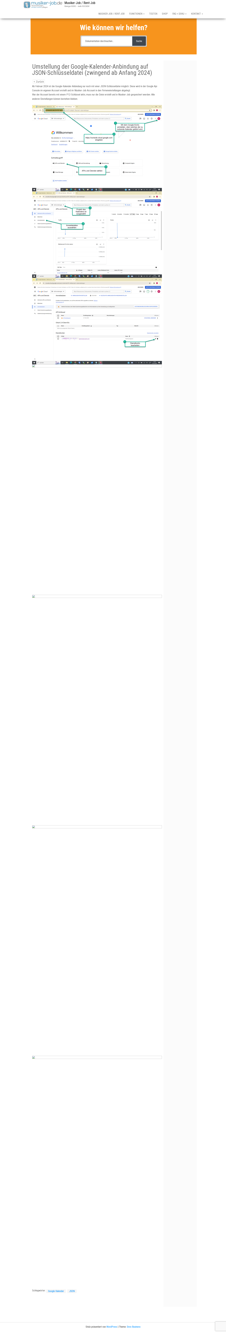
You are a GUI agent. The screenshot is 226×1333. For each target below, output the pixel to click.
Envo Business (134, 1326)
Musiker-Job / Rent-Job (79, 3)
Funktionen (136, 13)
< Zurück (39, 81)
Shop (165, 13)
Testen (153, 13)
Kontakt (196, 13)
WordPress (111, 1326)
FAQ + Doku (178, 13)
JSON (72, 1291)
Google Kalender (56, 1291)
